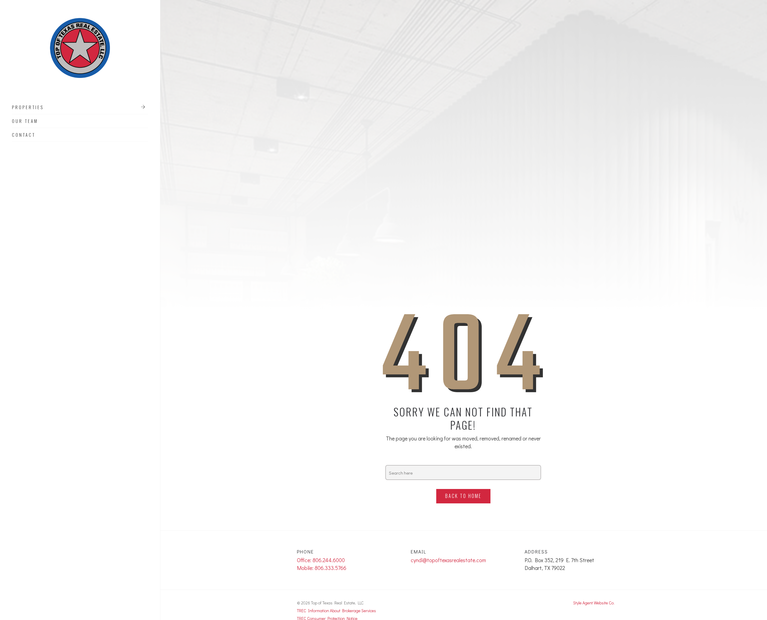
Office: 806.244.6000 (321, 560)
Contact (23, 135)
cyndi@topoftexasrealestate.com (448, 560)
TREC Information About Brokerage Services (336, 610)
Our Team (25, 121)
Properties (28, 107)
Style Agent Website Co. (593, 603)
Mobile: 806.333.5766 (321, 567)
